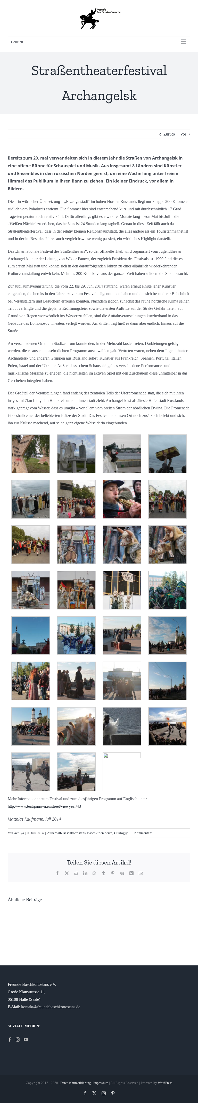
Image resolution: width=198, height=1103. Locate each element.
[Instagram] (18, 1039)
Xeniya (19, 833)
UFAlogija (121, 833)
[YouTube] (26, 1039)
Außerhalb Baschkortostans (66, 833)
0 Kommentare (142, 833)
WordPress (165, 1083)
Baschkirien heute (99, 833)
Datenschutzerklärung (75, 1083)
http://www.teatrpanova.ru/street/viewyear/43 (44, 806)
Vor (183, 134)
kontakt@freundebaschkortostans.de (50, 1007)
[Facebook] (10, 1039)
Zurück (169, 134)
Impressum (100, 1083)
